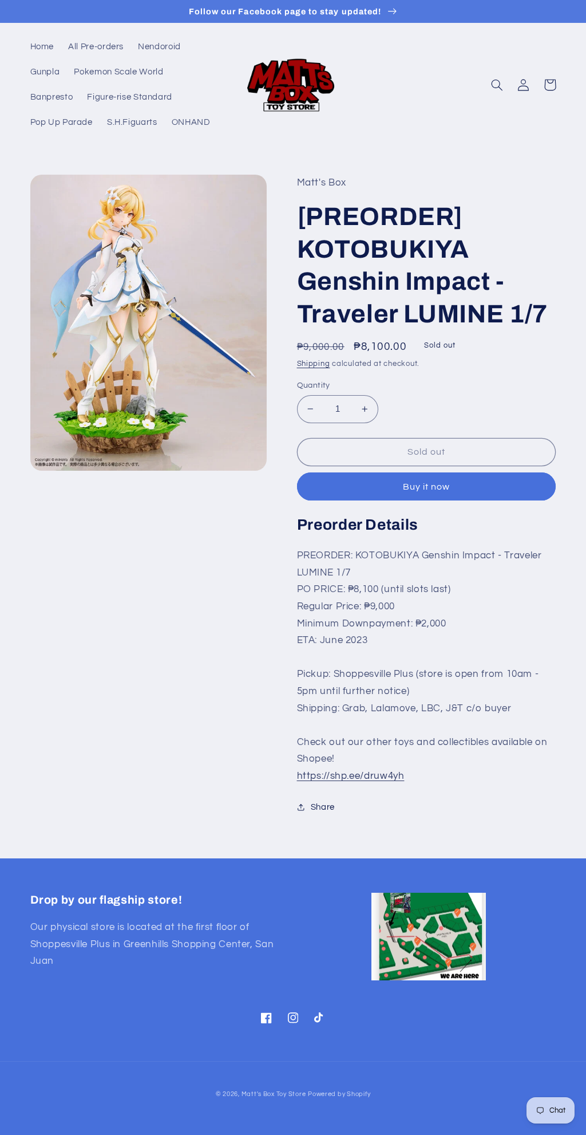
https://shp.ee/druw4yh (351, 776)
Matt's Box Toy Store (273, 1094)
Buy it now (426, 486)
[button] (497, 85)
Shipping (313, 364)
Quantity (313, 385)
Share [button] (323, 807)
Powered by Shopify (339, 1094)
